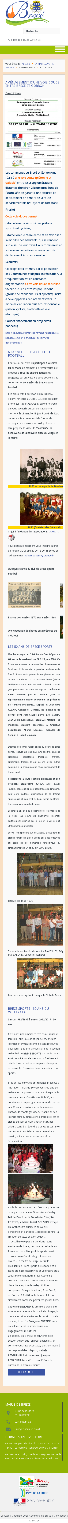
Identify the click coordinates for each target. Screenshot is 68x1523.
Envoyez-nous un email (27, 1429)
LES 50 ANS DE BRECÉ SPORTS (30, 646)
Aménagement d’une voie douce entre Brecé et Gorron (32, 84)
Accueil (26, 63)
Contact (5, 1515)
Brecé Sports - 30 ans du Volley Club (28, 1010)
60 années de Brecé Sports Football (30, 353)
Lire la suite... (26, 1372)
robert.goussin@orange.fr (39, 555)
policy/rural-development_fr (32, 337)
